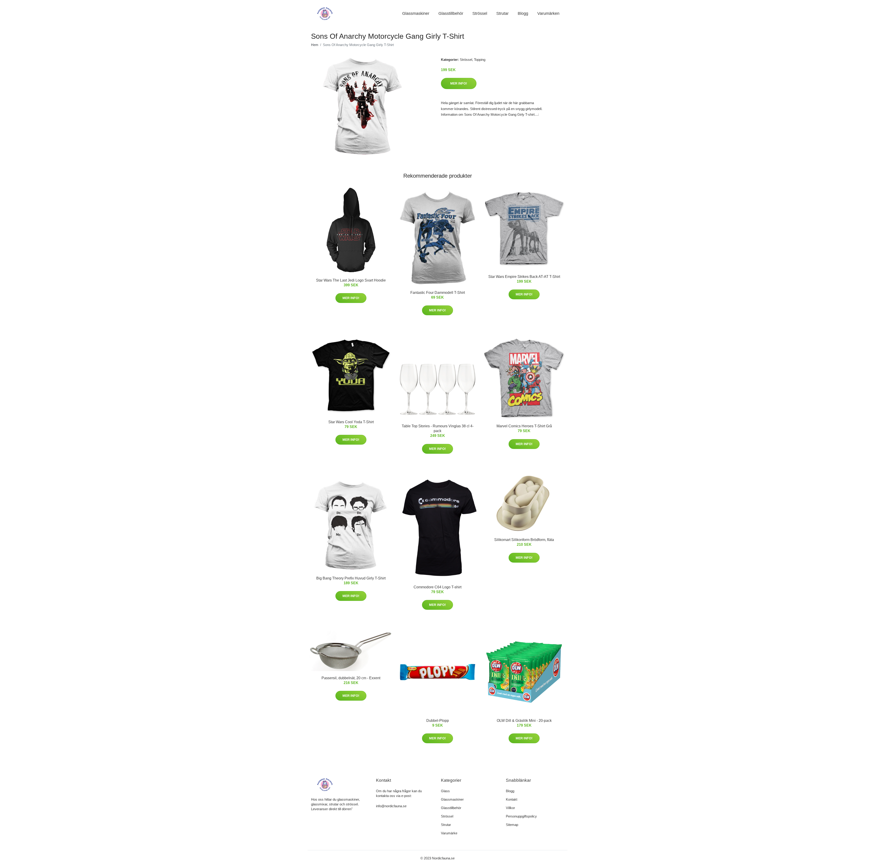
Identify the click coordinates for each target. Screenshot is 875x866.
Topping (479, 59)
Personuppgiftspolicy (521, 816)
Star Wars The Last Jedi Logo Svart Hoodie (351, 280)
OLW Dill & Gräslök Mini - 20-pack (524, 721)
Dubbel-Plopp (437, 721)
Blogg (523, 13)
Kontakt (511, 799)
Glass (445, 791)
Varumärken (548, 13)
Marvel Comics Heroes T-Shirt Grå (524, 426)
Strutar (502, 13)
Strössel (479, 13)
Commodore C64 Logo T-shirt (437, 587)
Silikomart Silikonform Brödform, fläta (524, 540)
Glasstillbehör (450, 13)
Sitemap (512, 825)
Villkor (510, 808)
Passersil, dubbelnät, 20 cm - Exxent (351, 678)
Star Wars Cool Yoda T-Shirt (351, 422)
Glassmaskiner (415, 13)
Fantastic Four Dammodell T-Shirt (437, 293)
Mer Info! (458, 83)
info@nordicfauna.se (391, 806)
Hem (314, 45)
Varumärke (449, 833)
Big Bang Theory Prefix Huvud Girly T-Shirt (351, 578)
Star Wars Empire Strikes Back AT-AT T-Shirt (524, 277)
